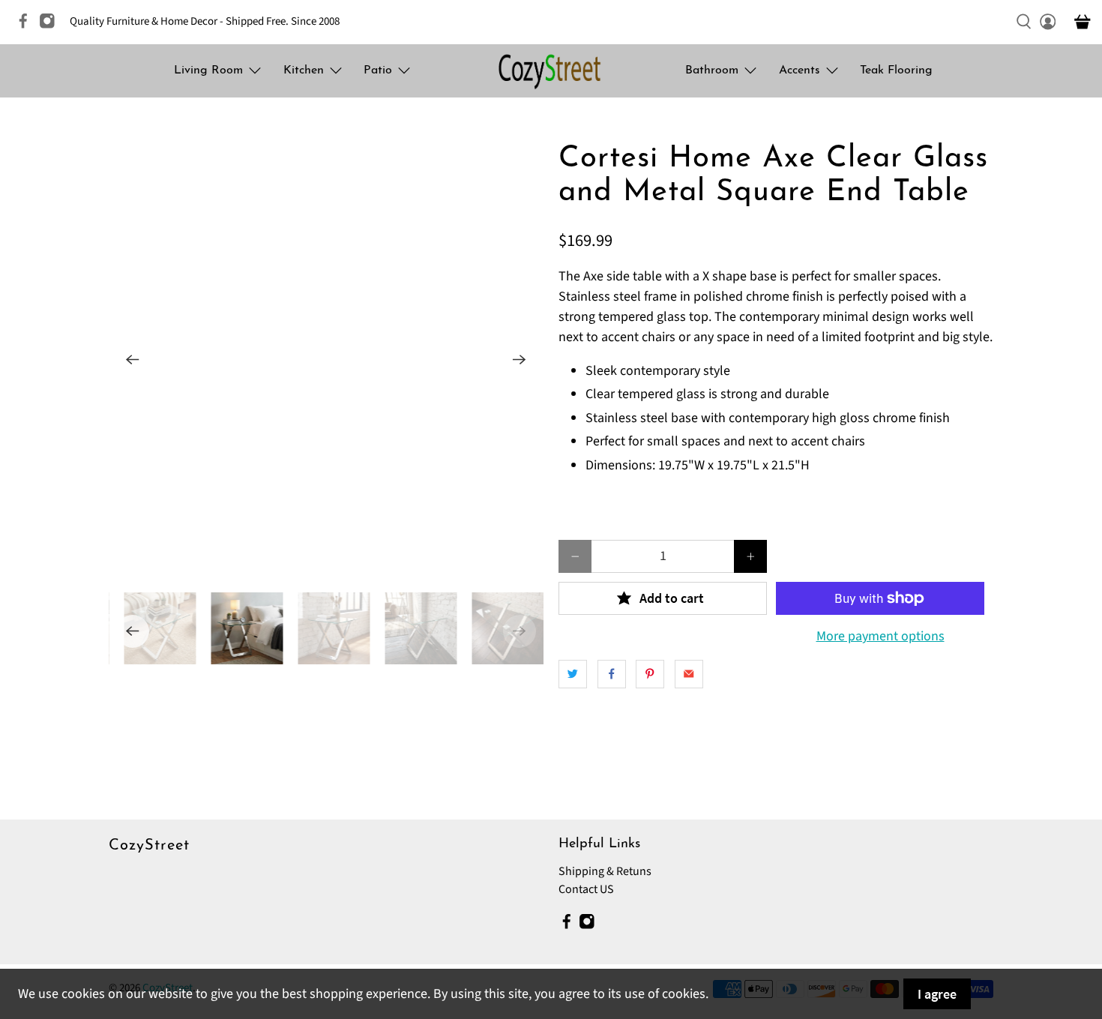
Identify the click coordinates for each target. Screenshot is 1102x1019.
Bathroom (711, 70)
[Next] (519, 359)
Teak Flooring (896, 70)
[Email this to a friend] (689, 674)
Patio (378, 70)
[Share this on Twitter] (572, 674)
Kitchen (303, 70)
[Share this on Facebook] (611, 674)
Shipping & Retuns (604, 871)
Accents (799, 70)
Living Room (208, 70)
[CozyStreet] (551, 71)
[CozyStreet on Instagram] (51, 26)
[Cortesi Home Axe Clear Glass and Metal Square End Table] (326, 359)
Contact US (586, 889)
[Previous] (132, 359)
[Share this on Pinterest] (650, 674)
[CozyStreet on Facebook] (27, 26)
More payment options (880, 636)
